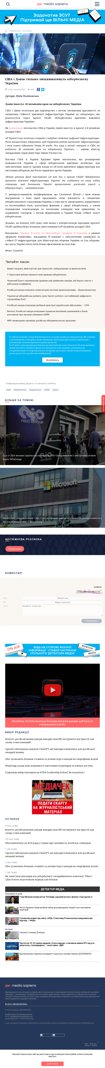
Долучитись (52, 360)
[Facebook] (38, 89)
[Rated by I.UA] (46, 1036)
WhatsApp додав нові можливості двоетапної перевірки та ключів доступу (49, 765)
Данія (55, 390)
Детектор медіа (52, 889)
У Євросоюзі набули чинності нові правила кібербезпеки (36, 274)
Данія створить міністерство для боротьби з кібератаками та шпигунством (46, 268)
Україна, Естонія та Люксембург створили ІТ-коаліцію (53, 233)
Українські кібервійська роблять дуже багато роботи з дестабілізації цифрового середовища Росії (49, 297)
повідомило (16, 128)
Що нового (27, 31)
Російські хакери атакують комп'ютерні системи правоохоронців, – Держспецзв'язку (51, 289)
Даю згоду (52, 1064)
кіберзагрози (35, 390)
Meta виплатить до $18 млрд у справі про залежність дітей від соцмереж (48, 842)
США (8, 390)
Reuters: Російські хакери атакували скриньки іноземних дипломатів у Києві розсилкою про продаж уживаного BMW (47, 313)
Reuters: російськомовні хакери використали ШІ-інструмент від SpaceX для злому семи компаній (49, 740)
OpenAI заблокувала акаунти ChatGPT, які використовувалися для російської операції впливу (50, 750)
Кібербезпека (15, 31)
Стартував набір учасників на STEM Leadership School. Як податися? (44, 772)
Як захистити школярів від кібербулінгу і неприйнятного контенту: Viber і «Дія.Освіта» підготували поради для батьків (48, 877)
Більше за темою (19, 400)
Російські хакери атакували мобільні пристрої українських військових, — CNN (48, 305)
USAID (47, 390)
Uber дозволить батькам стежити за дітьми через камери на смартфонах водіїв (51, 759)
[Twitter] (42, 89)
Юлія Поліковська (27, 96)
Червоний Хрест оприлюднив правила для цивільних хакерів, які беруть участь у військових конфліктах (50, 282)
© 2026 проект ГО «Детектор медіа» (18, 1014)
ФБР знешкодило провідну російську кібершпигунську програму (41, 320)
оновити (97, 587)
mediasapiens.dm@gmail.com (21, 1016)
